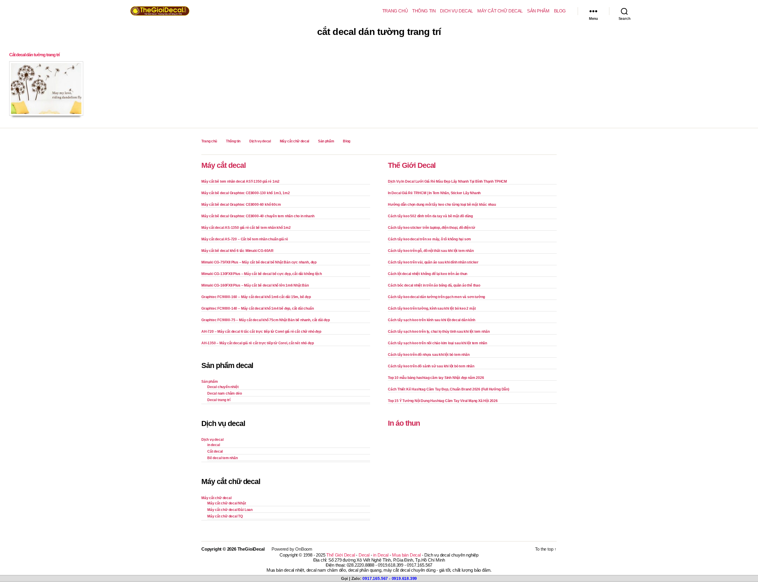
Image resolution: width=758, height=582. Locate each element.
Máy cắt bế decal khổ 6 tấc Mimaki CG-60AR (237, 251)
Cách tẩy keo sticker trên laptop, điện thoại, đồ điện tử (431, 228)
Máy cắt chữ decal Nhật (226, 503)
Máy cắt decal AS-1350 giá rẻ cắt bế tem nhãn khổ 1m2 (246, 228)
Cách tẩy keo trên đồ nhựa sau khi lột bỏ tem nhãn (428, 355)
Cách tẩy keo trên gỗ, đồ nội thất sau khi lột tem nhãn (430, 251)
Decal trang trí (218, 400)
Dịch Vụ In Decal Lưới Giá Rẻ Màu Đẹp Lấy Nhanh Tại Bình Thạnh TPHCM (447, 181)
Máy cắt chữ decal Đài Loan (230, 510)
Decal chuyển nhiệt (223, 387)
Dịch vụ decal (456, 10)
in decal (213, 445)
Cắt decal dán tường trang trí (34, 54)
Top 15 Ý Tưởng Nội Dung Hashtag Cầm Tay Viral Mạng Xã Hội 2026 (443, 401)
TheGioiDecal (251, 549)
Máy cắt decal (223, 165)
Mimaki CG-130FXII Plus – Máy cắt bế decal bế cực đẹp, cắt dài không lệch (261, 274)
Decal (364, 554)
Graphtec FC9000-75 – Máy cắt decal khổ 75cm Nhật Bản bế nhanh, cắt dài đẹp (265, 320)
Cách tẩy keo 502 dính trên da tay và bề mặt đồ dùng (430, 216)
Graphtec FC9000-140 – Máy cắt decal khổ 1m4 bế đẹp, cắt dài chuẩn (257, 308)
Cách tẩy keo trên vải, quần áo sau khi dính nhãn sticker (433, 262)
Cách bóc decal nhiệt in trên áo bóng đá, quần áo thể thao (434, 285)
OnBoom (303, 549)
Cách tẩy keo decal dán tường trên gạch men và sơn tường (436, 297)
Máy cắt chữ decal (500, 10)
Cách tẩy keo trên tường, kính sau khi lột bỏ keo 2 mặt (432, 308)
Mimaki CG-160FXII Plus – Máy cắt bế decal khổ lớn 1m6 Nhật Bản (255, 285)
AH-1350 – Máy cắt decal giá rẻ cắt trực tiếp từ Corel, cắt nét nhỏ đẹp (257, 343)
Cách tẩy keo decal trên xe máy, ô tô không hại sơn (429, 239)
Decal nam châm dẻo (224, 393)
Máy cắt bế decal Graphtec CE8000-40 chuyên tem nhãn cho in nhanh (257, 216)
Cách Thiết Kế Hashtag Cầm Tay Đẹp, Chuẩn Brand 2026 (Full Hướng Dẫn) (448, 389)
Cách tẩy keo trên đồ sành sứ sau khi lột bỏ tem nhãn (431, 366)
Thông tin (424, 10)
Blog (560, 10)
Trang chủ (395, 10)
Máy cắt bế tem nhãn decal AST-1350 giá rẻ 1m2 (240, 181)
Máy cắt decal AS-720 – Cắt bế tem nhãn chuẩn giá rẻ (244, 239)
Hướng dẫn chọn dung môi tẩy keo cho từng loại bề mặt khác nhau (442, 204)
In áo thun (404, 423)
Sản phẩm (538, 10)
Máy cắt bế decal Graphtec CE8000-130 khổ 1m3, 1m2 (245, 193)
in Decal (380, 554)
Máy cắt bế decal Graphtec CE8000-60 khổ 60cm (241, 204)
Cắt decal (215, 451)
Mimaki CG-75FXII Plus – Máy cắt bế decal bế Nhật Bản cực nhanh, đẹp (259, 262)
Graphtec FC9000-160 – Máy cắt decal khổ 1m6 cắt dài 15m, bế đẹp (256, 297)
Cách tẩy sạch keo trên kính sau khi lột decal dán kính (431, 320)
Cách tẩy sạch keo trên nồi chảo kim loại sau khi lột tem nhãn (437, 343)
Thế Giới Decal (412, 165)
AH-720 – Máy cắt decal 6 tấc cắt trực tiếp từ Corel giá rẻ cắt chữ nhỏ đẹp (261, 331)
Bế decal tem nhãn (222, 458)
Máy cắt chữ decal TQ (225, 516)
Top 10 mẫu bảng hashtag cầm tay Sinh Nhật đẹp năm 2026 (436, 378)
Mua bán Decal (406, 554)
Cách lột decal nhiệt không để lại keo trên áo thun (427, 274)
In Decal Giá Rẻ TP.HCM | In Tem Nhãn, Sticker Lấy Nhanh (434, 193)
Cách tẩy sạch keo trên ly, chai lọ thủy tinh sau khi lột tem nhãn (438, 331)
